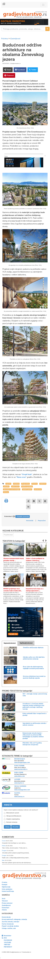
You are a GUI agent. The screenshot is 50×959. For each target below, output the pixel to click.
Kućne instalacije (8, 924)
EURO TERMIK (19, 766)
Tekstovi (5, 901)
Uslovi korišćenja (8, 891)
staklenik (43, 484)
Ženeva (34, 484)
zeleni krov (15, 486)
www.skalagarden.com (22, 790)
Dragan (4, 850)
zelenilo (6, 486)
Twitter (33, 70)
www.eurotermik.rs (20, 769)
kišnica (6, 492)
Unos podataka (7, 889)
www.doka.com (19, 776)
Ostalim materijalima (13, 819)
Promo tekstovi (7, 903)
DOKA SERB (18, 772)
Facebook (21, 70)
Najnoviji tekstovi (10, 643)
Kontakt (4, 884)
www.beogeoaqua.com (22, 762)
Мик (3, 860)
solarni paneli (27, 489)
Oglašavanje (6, 887)
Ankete (4, 910)
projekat (16, 484)
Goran (4, 840)
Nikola (4, 845)
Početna (4, 39)
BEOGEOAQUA (19, 759)
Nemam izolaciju (11, 822)
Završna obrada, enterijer (10, 922)
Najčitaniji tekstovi (26, 643)
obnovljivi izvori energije (12, 489)
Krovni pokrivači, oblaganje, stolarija (14, 919)
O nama (4, 882)
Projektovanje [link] (8, 535)
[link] (25, 14)
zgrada (8, 484)
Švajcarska (25, 484)
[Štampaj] (6, 501)
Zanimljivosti (15, 39)
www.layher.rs (19, 783)
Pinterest (10, 75)
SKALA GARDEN (20, 786)
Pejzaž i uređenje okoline (10, 926)
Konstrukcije (6, 917)
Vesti (3, 898)
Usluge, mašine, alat (9, 928)
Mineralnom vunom (12, 813)
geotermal (37, 489)
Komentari (8, 837)
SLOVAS (17, 793)
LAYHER (17, 779)
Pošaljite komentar (23, 516)
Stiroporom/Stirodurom (13, 816)
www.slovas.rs (19, 796)
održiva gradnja (27, 486)
